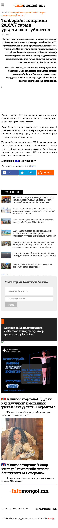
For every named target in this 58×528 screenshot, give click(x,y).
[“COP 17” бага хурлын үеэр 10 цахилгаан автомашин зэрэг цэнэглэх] (6, 210)
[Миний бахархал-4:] (22, 439)
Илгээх (11, 305)
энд (17, 160)
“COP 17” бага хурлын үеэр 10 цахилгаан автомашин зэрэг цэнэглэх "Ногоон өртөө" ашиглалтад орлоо (34, 211)
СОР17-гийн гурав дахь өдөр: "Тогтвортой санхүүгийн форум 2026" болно (33, 220)
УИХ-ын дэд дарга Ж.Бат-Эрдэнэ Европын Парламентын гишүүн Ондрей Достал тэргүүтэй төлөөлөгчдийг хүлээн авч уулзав (33, 201)
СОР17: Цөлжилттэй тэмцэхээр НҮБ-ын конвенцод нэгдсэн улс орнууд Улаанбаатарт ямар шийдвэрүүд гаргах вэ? (34, 233)
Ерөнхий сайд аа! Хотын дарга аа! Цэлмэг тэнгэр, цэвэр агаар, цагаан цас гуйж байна (34, 254)
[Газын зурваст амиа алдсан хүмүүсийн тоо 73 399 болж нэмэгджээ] (6, 265)
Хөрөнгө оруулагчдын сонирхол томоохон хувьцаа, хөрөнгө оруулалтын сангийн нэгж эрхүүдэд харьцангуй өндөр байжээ (34, 244)
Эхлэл (4, 12)
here (33, 166)
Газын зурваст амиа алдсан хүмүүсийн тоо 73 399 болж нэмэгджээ (32, 265)
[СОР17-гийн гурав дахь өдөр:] (6, 221)
